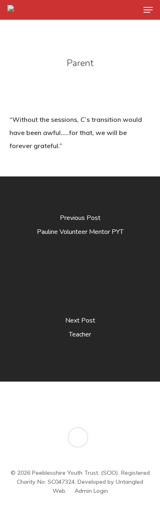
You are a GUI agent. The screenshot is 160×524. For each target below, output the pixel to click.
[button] (148, 10)
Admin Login (91, 490)
